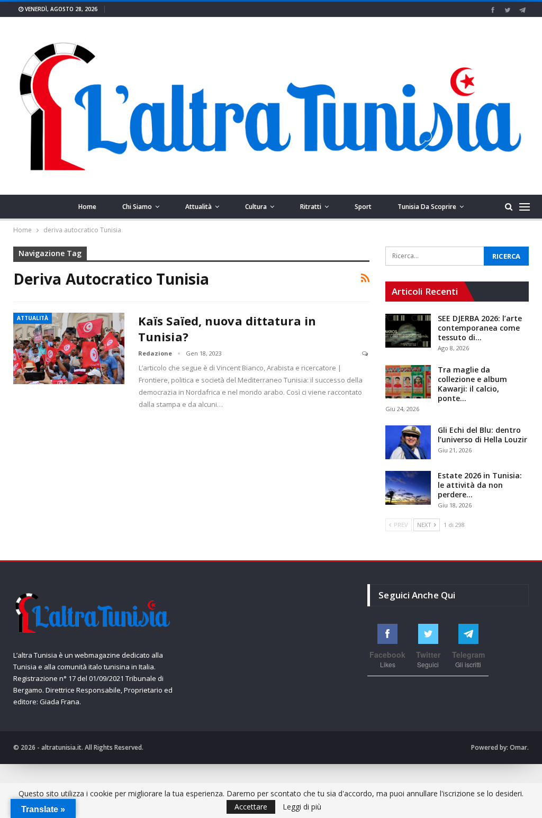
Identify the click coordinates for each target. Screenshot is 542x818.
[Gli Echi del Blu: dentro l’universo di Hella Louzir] (408, 442)
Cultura (256, 206)
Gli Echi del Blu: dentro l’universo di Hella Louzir (482, 434)
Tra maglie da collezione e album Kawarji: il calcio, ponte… (472, 384)
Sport (363, 206)
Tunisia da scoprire (427, 206)
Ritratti (310, 206)
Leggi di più (302, 807)
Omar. (519, 747)
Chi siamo (137, 206)
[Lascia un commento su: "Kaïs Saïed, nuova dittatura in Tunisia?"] (365, 354)
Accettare (250, 807)
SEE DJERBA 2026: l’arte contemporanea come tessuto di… (480, 327)
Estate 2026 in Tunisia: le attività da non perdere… (480, 484)
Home (87, 206)
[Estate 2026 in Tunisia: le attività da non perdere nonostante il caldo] (408, 488)
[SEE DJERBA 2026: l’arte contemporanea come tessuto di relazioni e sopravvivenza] (408, 331)
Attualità (198, 206)
